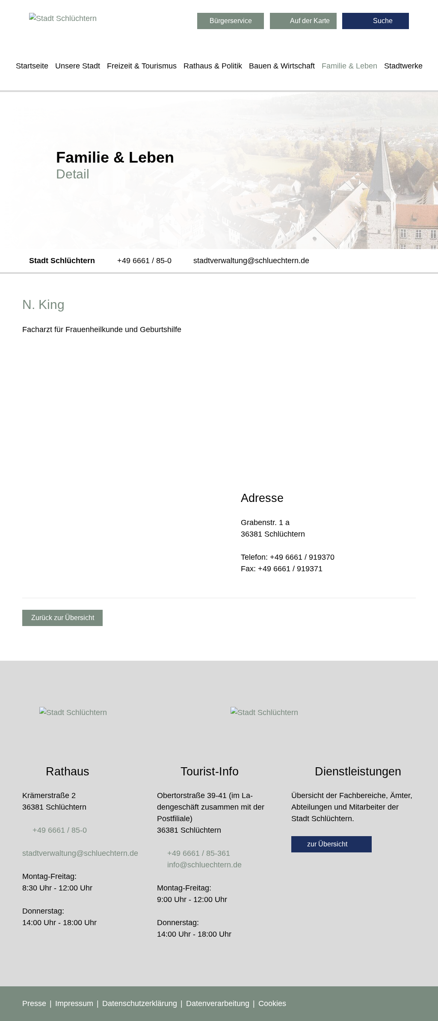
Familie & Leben (349, 66)
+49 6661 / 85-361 (198, 853)
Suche (382, 20)
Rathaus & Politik (212, 66)
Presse (34, 1003)
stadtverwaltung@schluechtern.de (251, 260)
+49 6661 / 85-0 (144, 260)
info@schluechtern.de (204, 865)
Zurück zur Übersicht (62, 617)
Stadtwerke (403, 66)
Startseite (32, 66)
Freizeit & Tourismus (142, 66)
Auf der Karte (309, 20)
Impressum (74, 1003)
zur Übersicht (328, 844)
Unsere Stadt (77, 66)
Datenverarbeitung (217, 1003)
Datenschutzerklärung (139, 1003)
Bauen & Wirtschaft (282, 66)
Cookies (272, 1003)
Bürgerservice (231, 20)
